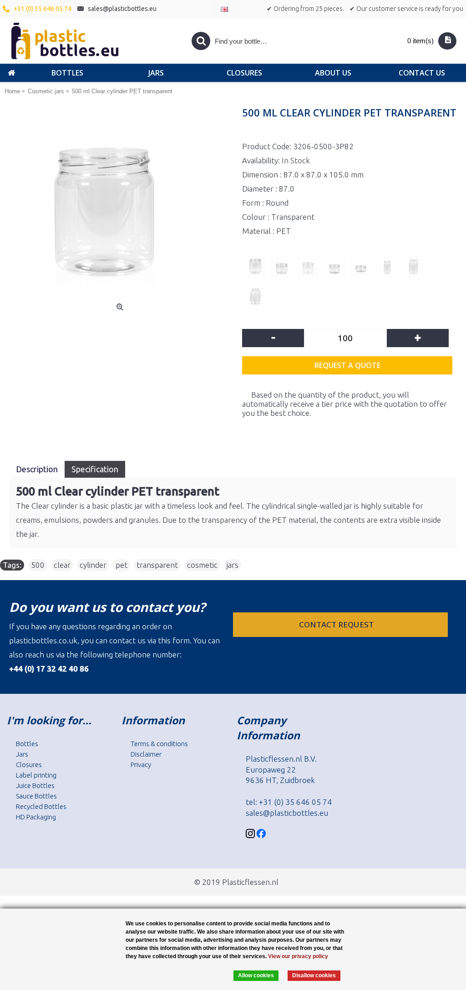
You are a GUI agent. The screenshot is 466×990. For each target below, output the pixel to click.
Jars (22, 754)
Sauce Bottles (36, 796)
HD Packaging (36, 817)
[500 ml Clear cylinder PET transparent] (121, 204)
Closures (29, 764)
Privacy (141, 764)
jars (232, 565)
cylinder (93, 565)
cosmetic (202, 565)
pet (121, 565)
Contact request (337, 624)
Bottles (27, 744)
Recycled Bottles (41, 806)
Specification (94, 469)
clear (62, 565)
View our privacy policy (298, 956)
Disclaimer (146, 754)
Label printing (36, 775)
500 (38, 565)
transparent (157, 565)
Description (37, 469)
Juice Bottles (35, 785)
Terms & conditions (159, 744)
